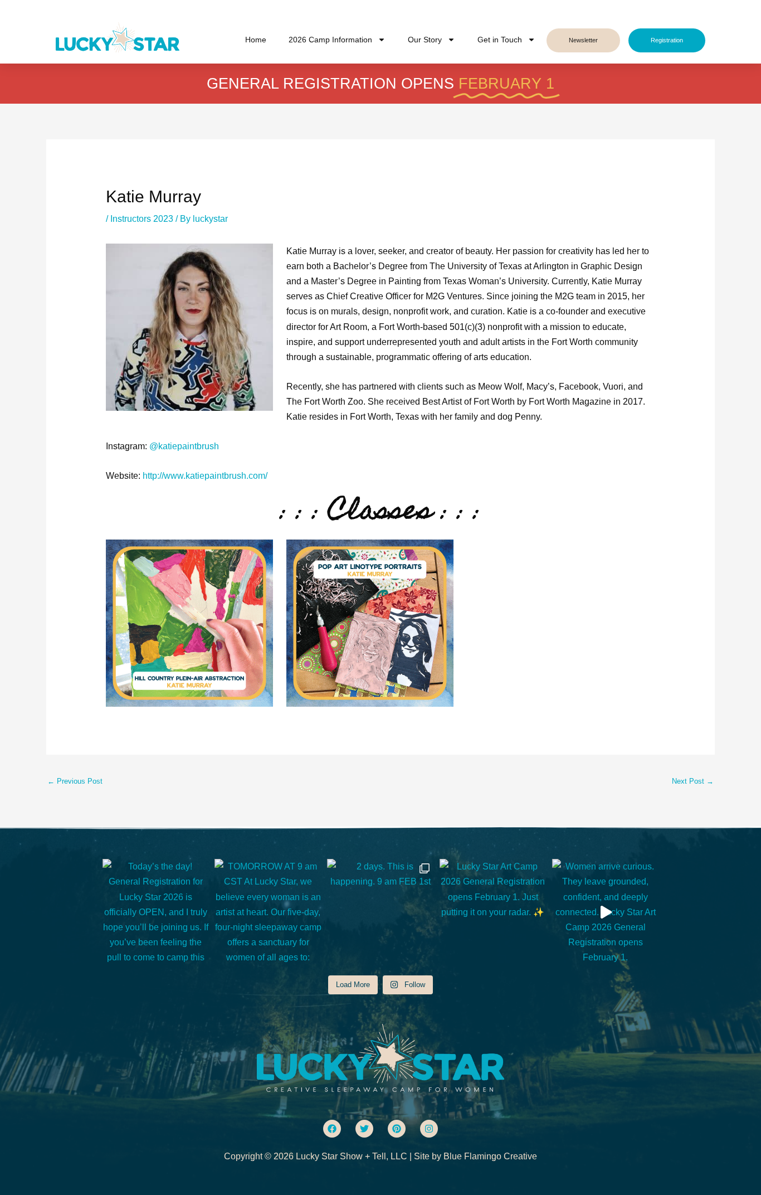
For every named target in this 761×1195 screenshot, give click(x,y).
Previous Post (75, 781)
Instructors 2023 (141, 219)
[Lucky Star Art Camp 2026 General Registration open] (493, 912)
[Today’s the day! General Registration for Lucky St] (156, 912)
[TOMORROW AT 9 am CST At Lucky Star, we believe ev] (267, 912)
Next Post (693, 781)
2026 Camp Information (330, 39)
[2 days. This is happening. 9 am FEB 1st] (380, 912)
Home (255, 39)
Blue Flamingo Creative (490, 1156)
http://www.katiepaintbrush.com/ (205, 475)
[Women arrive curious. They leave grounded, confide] (605, 912)
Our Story (425, 39)
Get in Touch (499, 39)
